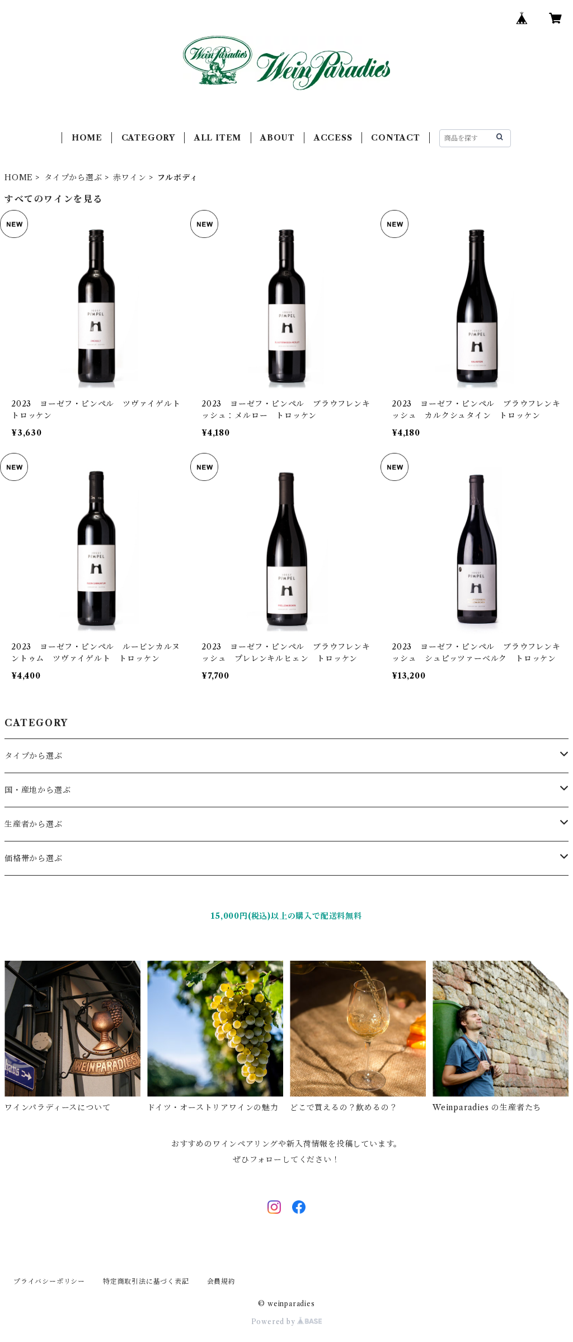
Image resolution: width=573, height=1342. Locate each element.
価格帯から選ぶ (33, 858)
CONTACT (395, 138)
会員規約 (221, 1281)
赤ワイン (129, 177)
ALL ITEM (217, 138)
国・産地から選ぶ (37, 790)
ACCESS (333, 138)
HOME (87, 138)
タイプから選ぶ (73, 177)
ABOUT (277, 138)
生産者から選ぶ (33, 824)
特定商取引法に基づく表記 (146, 1281)
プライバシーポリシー (49, 1281)
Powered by (274, 1321)
